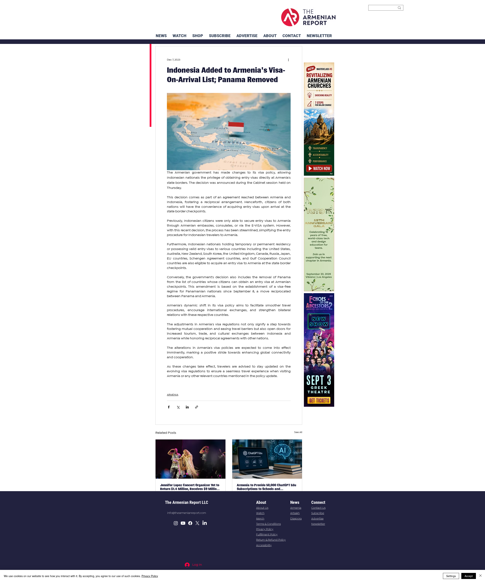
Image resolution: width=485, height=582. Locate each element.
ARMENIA (172, 395)
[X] (197, 523)
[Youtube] (183, 523)
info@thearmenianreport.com (186, 513)
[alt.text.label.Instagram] (175, 523)
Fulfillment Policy (267, 535)
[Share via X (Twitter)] (178, 407)
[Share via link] (196, 407)
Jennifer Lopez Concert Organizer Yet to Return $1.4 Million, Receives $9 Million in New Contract (189, 487)
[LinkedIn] (204, 523)
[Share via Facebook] (169, 407)
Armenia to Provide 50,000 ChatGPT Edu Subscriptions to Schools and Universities (266, 487)
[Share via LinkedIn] (187, 407)
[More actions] (288, 60)
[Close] (480, 576)
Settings (451, 576)
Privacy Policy (264, 529)
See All (298, 432)
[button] (319, 35)
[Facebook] (190, 523)
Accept (469, 576)
